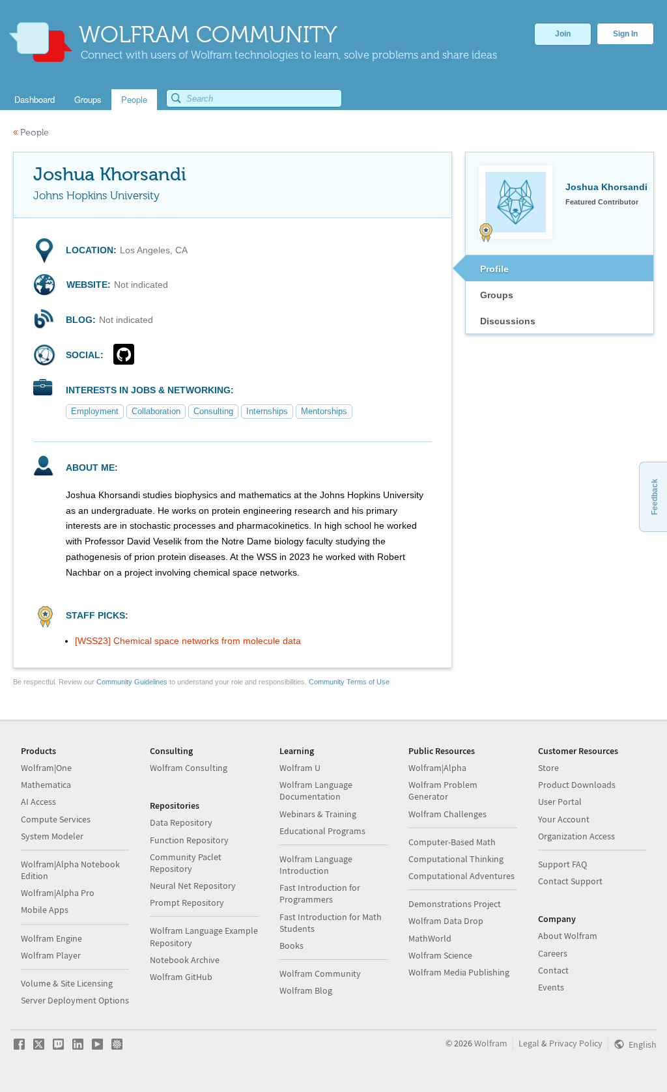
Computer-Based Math (452, 842)
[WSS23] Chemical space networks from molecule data (188, 641)
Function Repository (189, 840)
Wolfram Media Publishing (458, 972)
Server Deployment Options (75, 1000)
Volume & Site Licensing (67, 983)
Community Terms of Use (349, 682)
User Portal (560, 801)
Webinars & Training (317, 814)
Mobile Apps (44, 910)
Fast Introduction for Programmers (319, 893)
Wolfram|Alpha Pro (57, 893)
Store (548, 768)
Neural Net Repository (193, 885)
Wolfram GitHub (181, 977)
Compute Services (56, 819)
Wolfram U (299, 768)
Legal (528, 1043)
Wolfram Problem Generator (442, 790)
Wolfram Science (440, 955)
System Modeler (52, 836)
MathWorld (429, 938)
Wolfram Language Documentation (315, 790)
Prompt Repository (187, 902)
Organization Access (576, 836)
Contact (553, 970)
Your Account (563, 819)
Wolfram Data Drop (445, 921)
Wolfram (490, 1043)
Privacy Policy (576, 1043)
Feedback (654, 497)
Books (291, 945)
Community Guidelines (131, 682)
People (31, 132)
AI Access (38, 801)
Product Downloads (577, 785)
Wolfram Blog (305, 990)
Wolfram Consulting (188, 768)
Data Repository (181, 822)
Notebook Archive (185, 960)
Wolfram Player (51, 955)
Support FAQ (562, 864)
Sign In (625, 33)
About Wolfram (567, 936)
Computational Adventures (461, 876)
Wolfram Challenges (447, 814)
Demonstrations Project (454, 904)
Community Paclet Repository (185, 863)
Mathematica (46, 785)
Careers (552, 953)
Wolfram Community (320, 973)
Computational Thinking (456, 859)
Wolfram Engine (51, 938)
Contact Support (570, 881)
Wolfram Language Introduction (315, 864)
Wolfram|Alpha (437, 768)
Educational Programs (322, 831)
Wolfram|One (46, 768)
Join (563, 33)
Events (551, 987)
